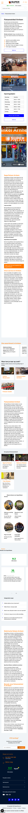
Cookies (19, 808)
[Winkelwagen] (26, 2)
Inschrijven (21, 747)
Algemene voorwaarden (7, 808)
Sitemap (23, 808)
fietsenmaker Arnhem (9, 281)
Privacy (14, 808)
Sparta (18, 416)
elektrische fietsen (14, 195)
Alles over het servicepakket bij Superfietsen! (13, 266)
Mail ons (14, 50)
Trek (15, 416)
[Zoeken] (25, 8)
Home (2, 13)
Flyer (20, 417)
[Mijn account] (23, 2)
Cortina (5, 419)
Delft (11, 730)
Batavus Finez (15, 417)
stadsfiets (21, 194)
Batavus (6, 417)
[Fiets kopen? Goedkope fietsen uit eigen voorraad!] (14, 3)
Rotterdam (20, 728)
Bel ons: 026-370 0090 (14, 115)
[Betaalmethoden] (4, 794)
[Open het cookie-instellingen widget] (2, 810)
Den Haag (6, 730)
